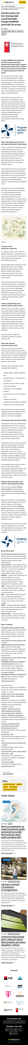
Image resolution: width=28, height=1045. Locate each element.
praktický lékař (13, 787)
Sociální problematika (10, 6)
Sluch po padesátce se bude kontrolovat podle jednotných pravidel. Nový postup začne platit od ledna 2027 (13, 832)
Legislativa (19, 31)
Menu (23, 2)
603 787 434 (8, 1022)
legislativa (19, 784)
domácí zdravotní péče (9, 784)
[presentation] (14, 810)
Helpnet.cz (9, 2)
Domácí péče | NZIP (7, 734)
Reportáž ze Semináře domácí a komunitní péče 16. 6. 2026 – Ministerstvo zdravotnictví (10, 726)
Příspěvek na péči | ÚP (8, 681)
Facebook (10, 1029)
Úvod (2, 6)
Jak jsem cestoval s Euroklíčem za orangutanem (10, 887)
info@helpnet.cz (20, 1022)
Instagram (14, 1033)
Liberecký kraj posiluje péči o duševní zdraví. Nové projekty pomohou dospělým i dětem (13, 940)
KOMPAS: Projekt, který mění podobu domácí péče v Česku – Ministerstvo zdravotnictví (12, 696)
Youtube (19, 1029)
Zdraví (4, 34)
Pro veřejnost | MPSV (7, 672)
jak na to (5, 787)
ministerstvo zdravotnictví (10, 789)
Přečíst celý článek (6, 853)
